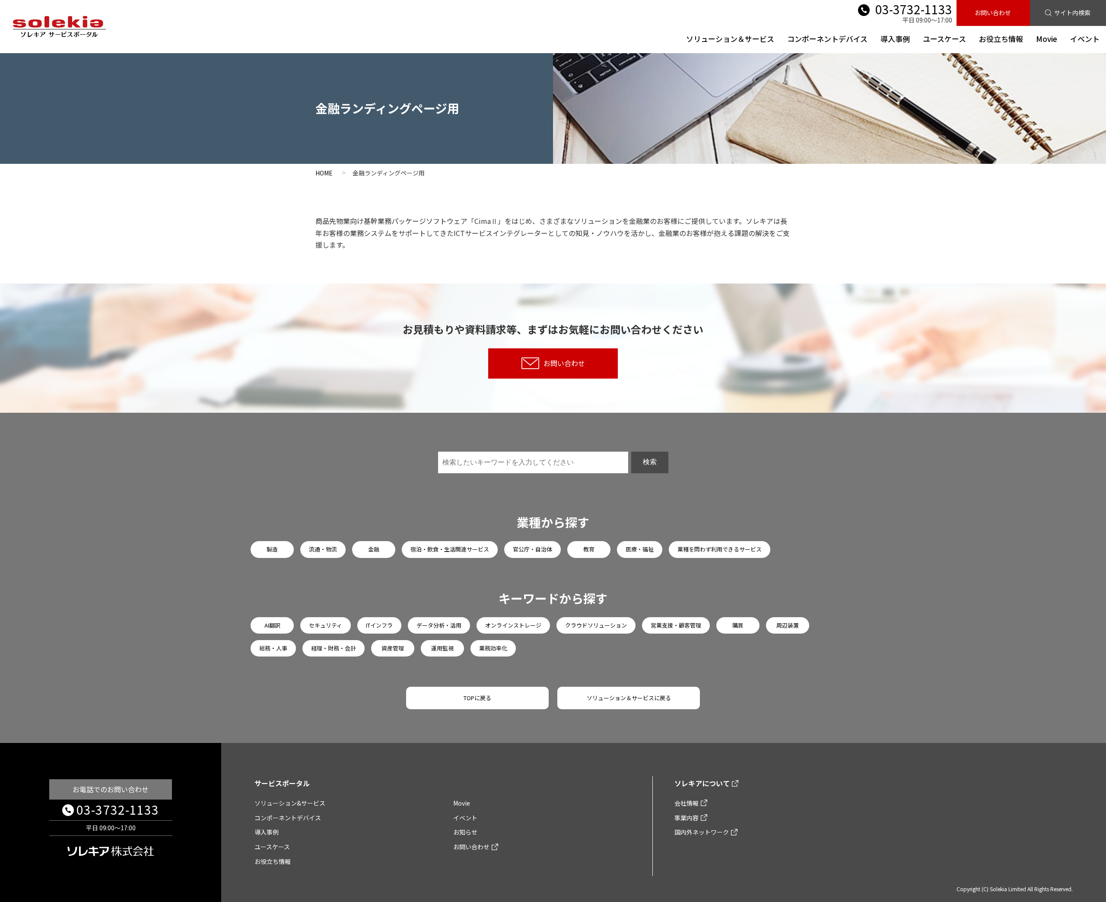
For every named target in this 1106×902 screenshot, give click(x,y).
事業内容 (686, 817)
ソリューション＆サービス (730, 38)
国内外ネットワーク (701, 832)
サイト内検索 (1072, 12)
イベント (1085, 38)
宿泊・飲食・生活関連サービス (449, 549)
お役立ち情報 (1001, 38)
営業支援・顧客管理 (676, 625)
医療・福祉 (640, 549)
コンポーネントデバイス (827, 38)
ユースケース (944, 38)
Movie (1046, 38)
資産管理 (392, 648)
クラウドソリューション (596, 625)
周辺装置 (787, 625)
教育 (588, 549)
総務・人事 (273, 648)
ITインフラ (379, 625)
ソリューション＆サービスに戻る (629, 698)
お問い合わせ (993, 12)
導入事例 (895, 38)
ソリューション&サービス (289, 803)
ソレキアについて (702, 783)
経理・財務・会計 (333, 648)
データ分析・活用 (438, 625)
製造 (272, 549)
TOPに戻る (477, 698)
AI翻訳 (272, 625)
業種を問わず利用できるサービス (719, 549)
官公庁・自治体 (532, 549)
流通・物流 (323, 549)
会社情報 (686, 803)
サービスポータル (282, 783)
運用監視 (442, 648)
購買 (738, 625)
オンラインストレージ (513, 625)
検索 (650, 461)
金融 (373, 549)
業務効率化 (493, 648)
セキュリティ (325, 625)
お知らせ (465, 832)
